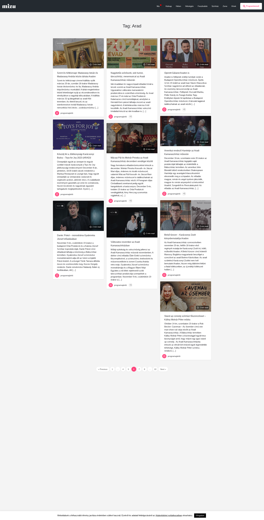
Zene (225, 6)
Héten (178, 6)
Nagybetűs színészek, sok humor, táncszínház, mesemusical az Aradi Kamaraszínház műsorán (128, 76)
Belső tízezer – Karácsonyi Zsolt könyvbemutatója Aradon (180, 237)
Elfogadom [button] (200, 516)
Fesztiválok (202, 6)
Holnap (169, 6)
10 (155, 369)
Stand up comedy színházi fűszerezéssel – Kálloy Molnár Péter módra (185, 318)
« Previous (102, 369)
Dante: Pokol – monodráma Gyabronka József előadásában (76, 237)
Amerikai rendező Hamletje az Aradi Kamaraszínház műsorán (181, 152)
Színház (215, 6)
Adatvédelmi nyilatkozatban (169, 515)
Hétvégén (189, 6)
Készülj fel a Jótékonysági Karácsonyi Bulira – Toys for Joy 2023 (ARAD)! (75, 156)
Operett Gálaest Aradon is (176, 73)
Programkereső (252, 6)
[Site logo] (9, 6)
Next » (163, 369)
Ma (158, 6)
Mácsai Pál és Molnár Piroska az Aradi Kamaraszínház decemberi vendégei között (132, 159)
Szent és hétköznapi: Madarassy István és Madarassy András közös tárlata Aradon (77, 75)
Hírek (233, 6)
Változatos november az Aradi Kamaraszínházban (125, 244)
